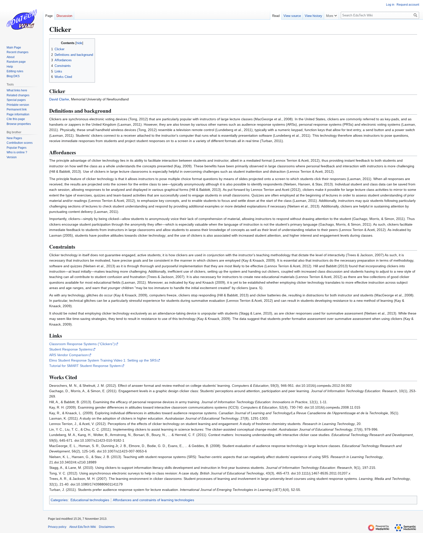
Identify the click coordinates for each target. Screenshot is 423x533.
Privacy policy (57, 527)
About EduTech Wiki (82, 527)
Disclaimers (107, 527)
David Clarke (59, 99)
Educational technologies (89, 500)
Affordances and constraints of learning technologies (153, 500)
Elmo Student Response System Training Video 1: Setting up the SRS (103, 360)
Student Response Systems (70, 349)
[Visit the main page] (21, 19)
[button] (331, 15)
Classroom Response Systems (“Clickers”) (82, 344)
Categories (59, 500)
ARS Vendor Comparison (68, 355)
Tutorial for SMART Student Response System (85, 366)
